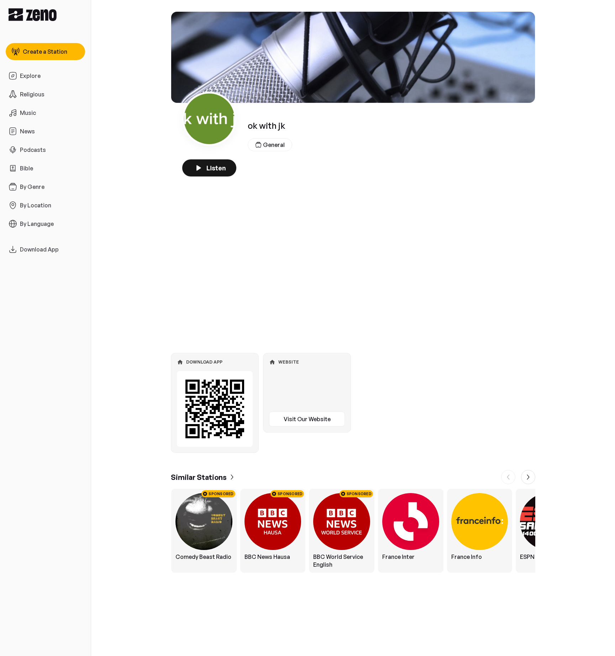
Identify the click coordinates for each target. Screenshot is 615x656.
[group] (353, 530)
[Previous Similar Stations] (508, 477)
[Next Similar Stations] (528, 477)
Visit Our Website (307, 419)
